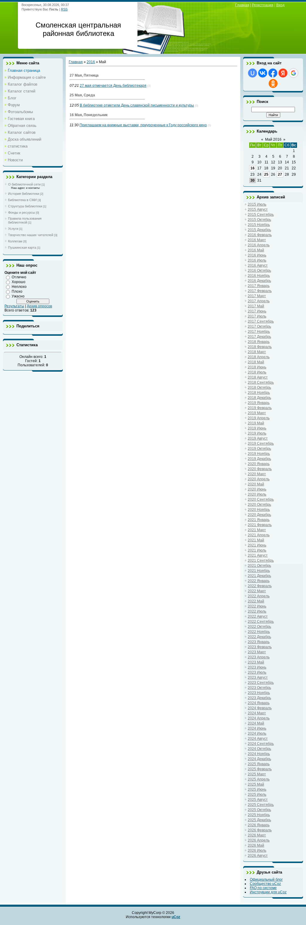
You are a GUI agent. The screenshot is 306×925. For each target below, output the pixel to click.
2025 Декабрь (259, 820)
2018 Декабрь (259, 398)
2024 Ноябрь (259, 754)
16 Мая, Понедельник (89, 115)
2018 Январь (259, 342)
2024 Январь (259, 703)
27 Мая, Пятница (84, 75)
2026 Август (258, 855)
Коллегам (15, 241)
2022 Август (258, 616)
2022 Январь (259, 581)
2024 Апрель (259, 718)
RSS (64, 9)
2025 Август (258, 800)
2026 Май (256, 845)
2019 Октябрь (259, 448)
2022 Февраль (260, 586)
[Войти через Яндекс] (283, 73)
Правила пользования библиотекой (25, 220)
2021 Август (258, 555)
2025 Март (257, 774)
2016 (91, 62)
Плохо (17, 291)
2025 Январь (259, 764)
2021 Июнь (257, 545)
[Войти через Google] (293, 73)
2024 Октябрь (259, 749)
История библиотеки (23, 193)
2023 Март (257, 652)
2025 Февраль (260, 769)
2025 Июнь (257, 789)
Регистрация (262, 5)
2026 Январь (259, 825)
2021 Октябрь (259, 565)
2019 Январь (259, 403)
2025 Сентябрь (261, 805)
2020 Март (257, 474)
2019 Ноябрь (259, 454)
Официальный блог (266, 879)
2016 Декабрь (259, 281)
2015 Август (258, 209)
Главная (242, 5)
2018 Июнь (257, 367)
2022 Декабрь (259, 637)
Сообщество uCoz (265, 884)
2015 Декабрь (259, 230)
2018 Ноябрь (259, 393)
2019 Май (256, 423)
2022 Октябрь (259, 627)
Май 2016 (273, 139)
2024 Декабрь (259, 759)
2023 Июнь (257, 667)
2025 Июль (257, 794)
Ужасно (18, 296)
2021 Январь (259, 520)
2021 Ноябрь (259, 571)
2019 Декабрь (259, 459)
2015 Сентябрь (261, 214)
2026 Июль (257, 850)
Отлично (19, 277)
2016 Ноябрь (259, 276)
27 (280, 174)
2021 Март (257, 530)
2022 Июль (257, 611)
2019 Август (258, 438)
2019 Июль (257, 433)
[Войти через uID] (252, 73)
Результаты (14, 306)
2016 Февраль (260, 235)
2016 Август (258, 265)
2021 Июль (257, 550)
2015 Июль (257, 204)
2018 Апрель (259, 357)
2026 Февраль (260, 830)
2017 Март (257, 296)
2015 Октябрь (259, 220)
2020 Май (256, 484)
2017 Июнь (257, 311)
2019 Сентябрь (261, 443)
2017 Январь (259, 286)
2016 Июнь (257, 255)
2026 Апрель (259, 840)
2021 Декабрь (259, 576)
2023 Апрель (259, 657)
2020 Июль (257, 494)
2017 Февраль (260, 291)
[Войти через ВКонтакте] (262, 73)
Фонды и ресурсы (21, 212)
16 (252, 168)
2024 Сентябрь (261, 744)
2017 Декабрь (259, 337)
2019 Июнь (257, 428)
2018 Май (256, 362)
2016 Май (256, 250)
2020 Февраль (260, 469)
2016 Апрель (259, 245)
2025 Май (256, 784)
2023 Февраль (260, 647)
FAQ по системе (263, 888)
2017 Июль (257, 316)
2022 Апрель (259, 596)
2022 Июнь (257, 606)
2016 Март (257, 240)
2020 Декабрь (259, 515)
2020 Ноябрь (259, 510)
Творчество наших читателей (30, 235)
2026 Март (257, 835)
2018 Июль (257, 372)
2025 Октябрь (259, 810)
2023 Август (258, 677)
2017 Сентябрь (261, 321)
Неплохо (19, 287)
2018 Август (258, 377)
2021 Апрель (259, 535)
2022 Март (257, 591)
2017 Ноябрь (259, 331)
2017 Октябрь (259, 326)
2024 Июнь (257, 728)
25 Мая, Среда (82, 95)
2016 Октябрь (259, 270)
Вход (280, 5)
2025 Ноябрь (259, 815)
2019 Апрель (259, 418)
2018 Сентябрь (261, 382)
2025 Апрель (259, 779)
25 (266, 174)
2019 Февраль (260, 408)
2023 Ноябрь (259, 693)
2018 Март (257, 352)
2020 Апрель (259, 479)
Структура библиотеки (25, 206)
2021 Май (256, 540)
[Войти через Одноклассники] (273, 83)
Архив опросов (39, 306)
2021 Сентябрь (261, 560)
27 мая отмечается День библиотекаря (113, 85)
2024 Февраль (260, 708)
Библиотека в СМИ (22, 200)
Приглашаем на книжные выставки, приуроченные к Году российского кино (143, 125)
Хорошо (18, 282)
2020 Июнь (257, 489)
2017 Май (256, 306)
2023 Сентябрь (261, 683)
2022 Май (256, 601)
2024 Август (258, 738)
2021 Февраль (260, 525)
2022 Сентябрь (261, 621)
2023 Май (256, 662)
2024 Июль (257, 733)
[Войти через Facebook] (272, 73)
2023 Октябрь (259, 688)
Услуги (13, 228)
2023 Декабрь (259, 698)
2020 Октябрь (259, 504)
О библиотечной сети (24, 184)
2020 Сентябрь (261, 499)
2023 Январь (259, 642)
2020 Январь (259, 464)
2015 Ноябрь (259, 225)
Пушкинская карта (22, 247)
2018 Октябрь (259, 387)
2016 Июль (257, 260)
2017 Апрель (259, 301)
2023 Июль (257, 672)
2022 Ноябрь (259, 632)
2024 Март (257, 713)
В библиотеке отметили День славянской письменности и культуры (137, 105)
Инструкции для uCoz (268, 892)
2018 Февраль (260, 347)
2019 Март (257, 413)
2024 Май (256, 723)
